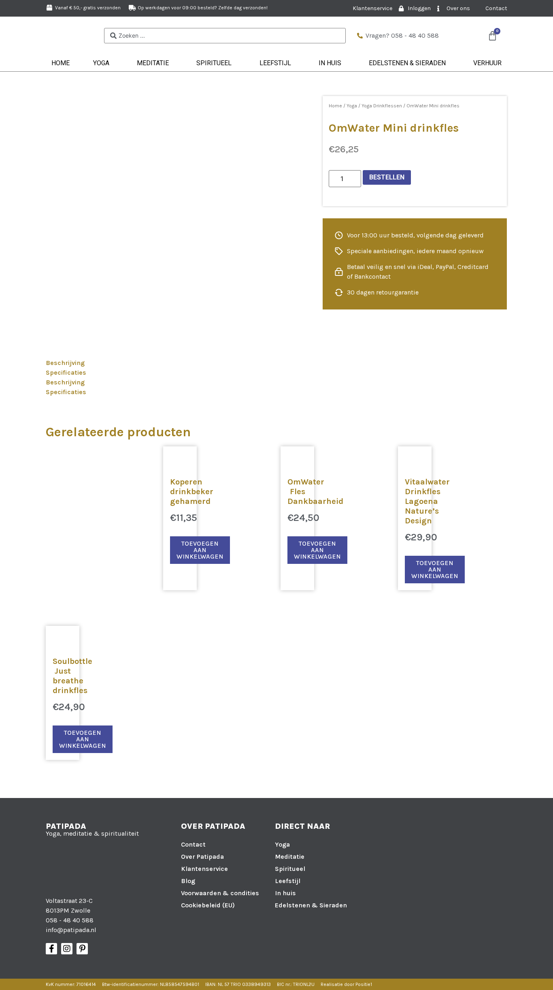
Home (60, 63)
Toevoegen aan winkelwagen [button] (200, 550)
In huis (330, 63)
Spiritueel (214, 63)
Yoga (101, 63)
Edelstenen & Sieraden (407, 63)
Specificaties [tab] (66, 372)
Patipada (66, 826)
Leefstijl (275, 63)
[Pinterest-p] (82, 948)
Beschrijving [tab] (65, 363)
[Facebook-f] (51, 948)
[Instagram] (66, 948)
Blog (188, 881)
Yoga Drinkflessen (382, 106)
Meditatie (153, 63)
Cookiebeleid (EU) (208, 905)
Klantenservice (204, 869)
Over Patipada (202, 856)
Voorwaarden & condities (220, 893)
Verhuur (487, 63)
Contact (193, 844)
